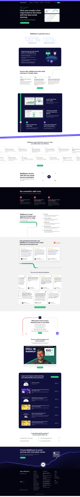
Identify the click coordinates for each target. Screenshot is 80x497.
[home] (23, 2)
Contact (55, 475)
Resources (48, 2)
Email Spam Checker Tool (36, 487)
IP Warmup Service (35, 489)
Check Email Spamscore (36, 488)
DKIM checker (35, 480)
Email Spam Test (36, 2)
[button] (31, 2)
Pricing (45, 2)
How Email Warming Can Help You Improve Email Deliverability (47, 483)
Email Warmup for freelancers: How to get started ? (47, 478)
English (22, 481)
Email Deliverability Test (36, 476)
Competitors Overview (36, 483)
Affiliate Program (57, 476)
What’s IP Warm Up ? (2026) (46, 487)
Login (56, 2)
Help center (56, 472)
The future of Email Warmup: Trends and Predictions (47, 476)
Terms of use (56, 483)
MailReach (21, 7)
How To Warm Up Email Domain (46, 479)
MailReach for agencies (36, 484)
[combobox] (22, 481)
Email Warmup (31, 2)
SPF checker (34, 479)
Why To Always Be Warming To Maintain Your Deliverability (46, 481)
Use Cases (41, 2)
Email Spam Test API (35, 475)
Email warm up (35, 472)
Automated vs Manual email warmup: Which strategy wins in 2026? (46, 473)
